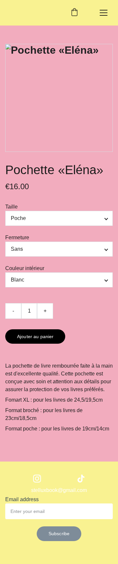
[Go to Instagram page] (37, 478)
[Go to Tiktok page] (81, 478)
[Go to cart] (74, 13)
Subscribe (59, 533)
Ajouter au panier (35, 336)
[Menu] (104, 13)
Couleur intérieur (24, 268)
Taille (11, 206)
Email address (22, 499)
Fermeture (17, 237)
